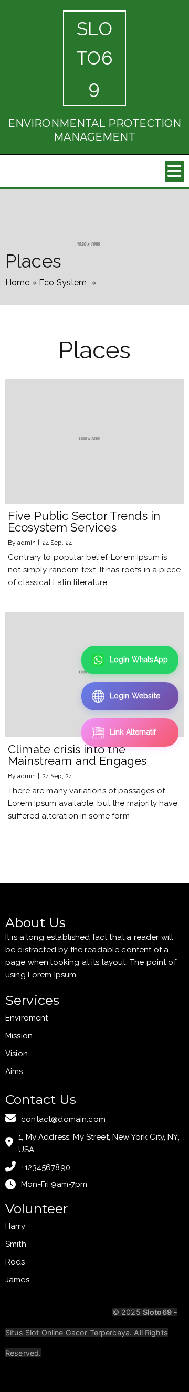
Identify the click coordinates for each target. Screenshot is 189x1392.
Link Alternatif (133, 732)
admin (26, 542)
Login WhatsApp (139, 659)
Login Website (135, 696)
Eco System (63, 283)
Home (17, 283)
